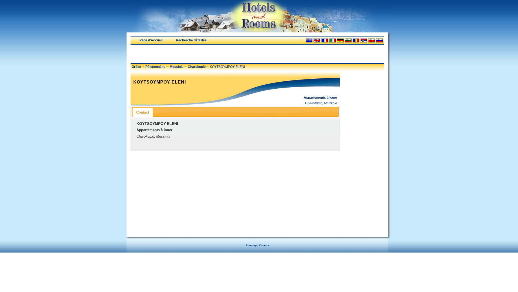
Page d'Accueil (150, 40)
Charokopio (197, 67)
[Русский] (379, 40)
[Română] (356, 40)
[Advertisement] (194, 54)
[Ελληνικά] (309, 40)
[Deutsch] (340, 40)
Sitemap (251, 245)
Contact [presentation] (142, 112)
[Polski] (371, 40)
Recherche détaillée (191, 40)
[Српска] (363, 40)
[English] (317, 40)
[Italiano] (332, 40)
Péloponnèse (155, 67)
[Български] (348, 40)
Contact (264, 245)
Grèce (136, 67)
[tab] (142, 112)
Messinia (176, 67)
